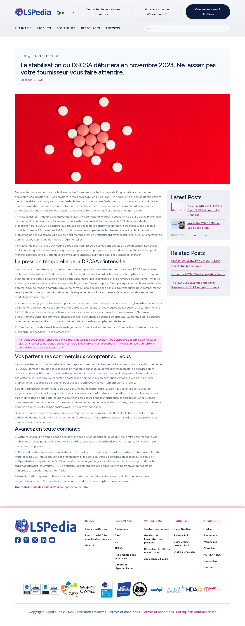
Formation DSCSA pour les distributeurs (98, 537)
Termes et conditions (158, 612)
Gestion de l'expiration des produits (153, 539)
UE (116, 541)
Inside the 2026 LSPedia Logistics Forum (203, 225)
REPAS (119, 548)
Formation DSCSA (96, 529)
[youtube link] (52, 540)
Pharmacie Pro (182, 535)
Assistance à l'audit (156, 558)
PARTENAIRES (212, 554)
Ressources (90, 28)
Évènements (211, 535)
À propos (113, 28)
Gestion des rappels (156, 529)
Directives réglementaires (124, 566)
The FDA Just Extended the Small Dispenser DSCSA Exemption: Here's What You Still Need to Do (195, 287)
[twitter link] (26, 540)
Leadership (210, 561)
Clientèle (209, 548)
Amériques (121, 529)
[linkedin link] (43, 540)
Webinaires (210, 541)
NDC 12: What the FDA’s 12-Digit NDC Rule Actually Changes (205, 210)
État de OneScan (184, 551)
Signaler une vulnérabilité (181, 543)
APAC (118, 535)
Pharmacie (23, 28)
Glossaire (90, 545)
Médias (207, 529)
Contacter (209, 567)
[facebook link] (18, 540)
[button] (65, 12)
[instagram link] (35, 540)
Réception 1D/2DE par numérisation (157, 550)
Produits (44, 28)
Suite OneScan (183, 529)
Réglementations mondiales (125, 556)
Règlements (66, 28)
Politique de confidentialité (196, 612)
